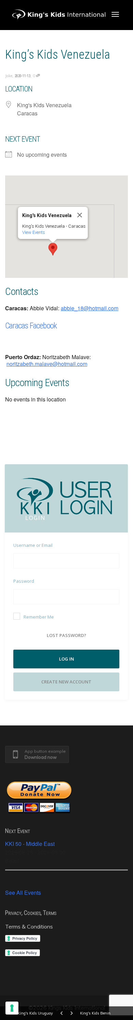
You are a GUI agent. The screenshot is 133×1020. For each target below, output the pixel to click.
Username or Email (33, 545)
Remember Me (39, 617)
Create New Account (66, 682)
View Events (33, 232)
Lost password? (66, 635)
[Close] (80, 215)
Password (23, 581)
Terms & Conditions (29, 926)
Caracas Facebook (31, 325)
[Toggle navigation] (115, 14)
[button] (52, 249)
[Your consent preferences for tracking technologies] (11, 1008)
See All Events (23, 892)
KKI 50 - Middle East (30, 844)
